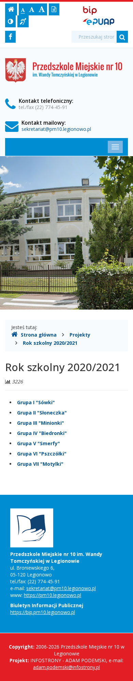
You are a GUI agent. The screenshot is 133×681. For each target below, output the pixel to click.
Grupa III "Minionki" (40, 423)
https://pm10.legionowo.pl (52, 595)
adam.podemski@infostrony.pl (66, 667)
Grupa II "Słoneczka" (42, 412)
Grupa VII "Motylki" (40, 464)
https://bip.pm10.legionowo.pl (42, 612)
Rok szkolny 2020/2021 (50, 343)
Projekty (80, 334)
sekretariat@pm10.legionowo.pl (56, 129)
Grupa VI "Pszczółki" (41, 453)
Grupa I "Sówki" (36, 402)
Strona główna (39, 334)
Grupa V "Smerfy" (38, 443)
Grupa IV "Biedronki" (42, 433)
